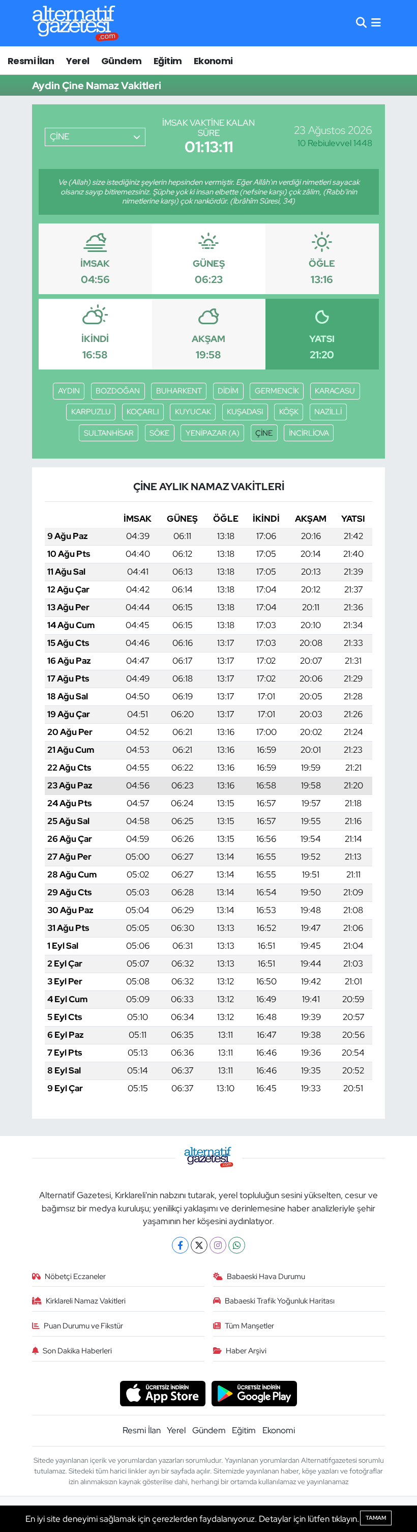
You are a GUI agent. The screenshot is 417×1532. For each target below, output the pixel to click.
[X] (199, 1245)
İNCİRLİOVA (309, 433)
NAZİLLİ (328, 412)
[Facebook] (180, 1245)
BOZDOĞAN (118, 391)
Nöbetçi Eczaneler (75, 1276)
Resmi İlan (31, 60)
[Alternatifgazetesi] (75, 23)
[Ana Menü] (376, 23)
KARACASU (335, 391)
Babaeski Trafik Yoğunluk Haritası (280, 1301)
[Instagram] (218, 1245)
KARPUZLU (91, 412)
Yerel (78, 60)
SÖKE (159, 433)
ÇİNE (264, 433)
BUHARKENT (179, 391)
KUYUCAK (193, 412)
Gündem (121, 60)
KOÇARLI (143, 412)
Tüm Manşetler (249, 1326)
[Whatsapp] (236, 1245)
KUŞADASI (245, 412)
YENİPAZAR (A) (213, 433)
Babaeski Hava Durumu (266, 1276)
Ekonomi (213, 60)
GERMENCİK (277, 391)
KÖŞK (289, 412)
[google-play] (255, 1392)
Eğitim (168, 60)
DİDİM (228, 391)
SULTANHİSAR (109, 433)
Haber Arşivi (246, 1351)
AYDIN (69, 391)
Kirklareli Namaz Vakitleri (86, 1301)
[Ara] (361, 23)
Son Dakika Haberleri (77, 1351)
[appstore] (162, 1392)
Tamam (376, 1517)
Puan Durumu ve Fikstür (83, 1326)
